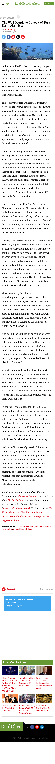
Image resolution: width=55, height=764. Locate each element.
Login (9, 606)
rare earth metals (43, 526)
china (32, 526)
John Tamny (9, 29)
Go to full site (44, 738)
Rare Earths (7, 529)
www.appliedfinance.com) (16, 508)
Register (19, 606)
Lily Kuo (28, 529)
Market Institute (16, 500)
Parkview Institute (27, 496)
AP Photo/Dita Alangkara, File (43, 59)
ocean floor (18, 529)
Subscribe (49, 4)
